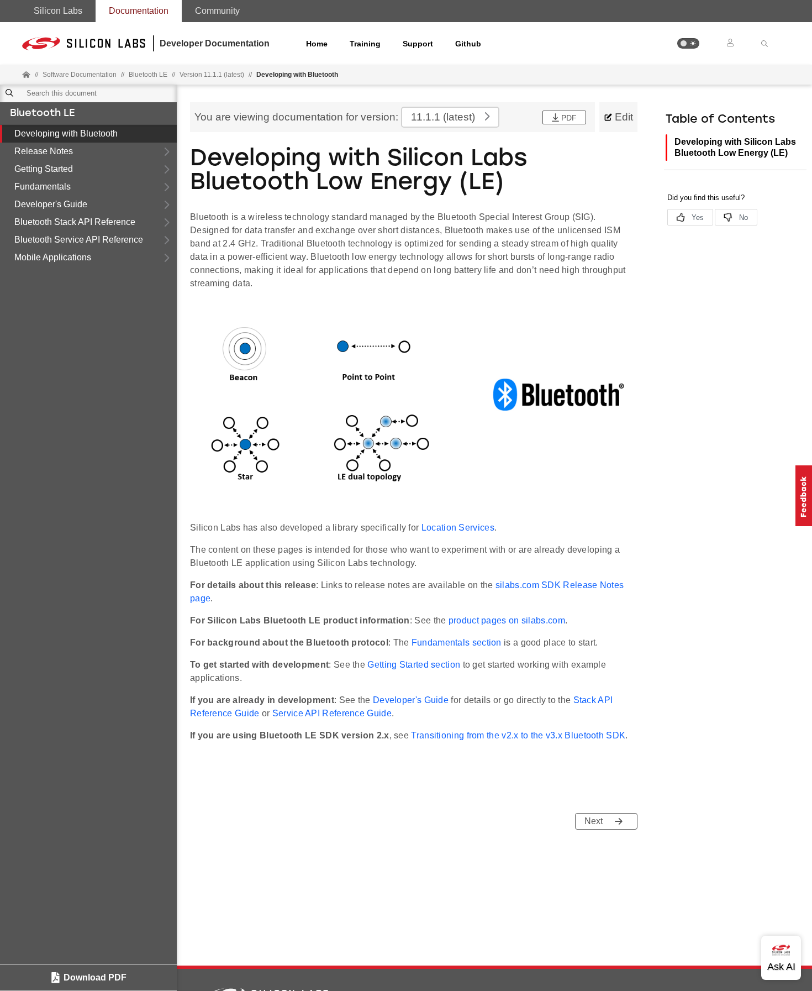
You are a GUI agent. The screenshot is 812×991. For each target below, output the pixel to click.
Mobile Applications (52, 257)
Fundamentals (42, 186)
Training (365, 43)
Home (317, 43)
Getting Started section (413, 664)
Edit (624, 117)
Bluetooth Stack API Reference (74, 222)
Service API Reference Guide (332, 713)
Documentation (138, 10)
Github (468, 43)
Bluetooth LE (42, 114)
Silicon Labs (58, 10)
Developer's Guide (50, 204)
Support (418, 43)
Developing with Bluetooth (66, 133)
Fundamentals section (457, 642)
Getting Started (43, 169)
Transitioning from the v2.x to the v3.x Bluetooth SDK (518, 735)
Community (217, 10)
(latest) (443, 117)
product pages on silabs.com (507, 620)
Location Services (457, 527)
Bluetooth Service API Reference (78, 239)
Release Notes (43, 151)
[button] (688, 43)
